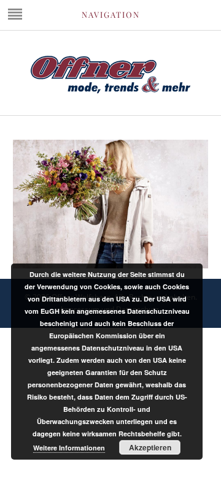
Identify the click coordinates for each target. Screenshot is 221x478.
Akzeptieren (150, 447)
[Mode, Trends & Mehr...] (110, 90)
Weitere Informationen (69, 447)
